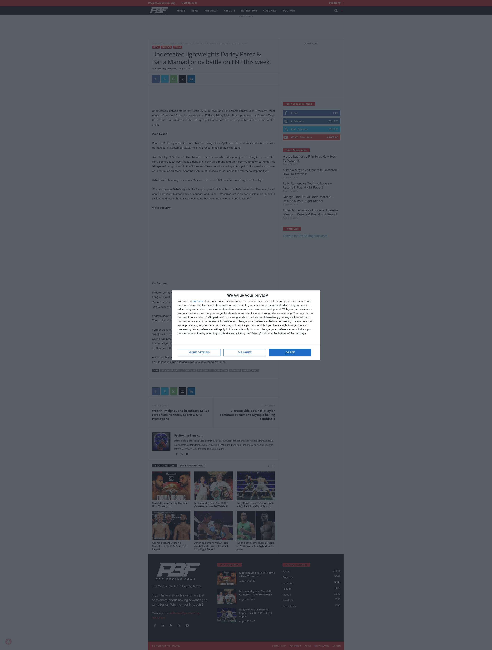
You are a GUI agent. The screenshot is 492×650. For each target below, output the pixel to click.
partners (198, 301)
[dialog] (246, 325)
